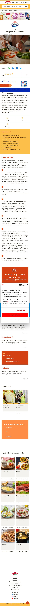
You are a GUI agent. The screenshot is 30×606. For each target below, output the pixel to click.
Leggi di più (25, 332)
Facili (7, 431)
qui (8, 301)
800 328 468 (20, 605)
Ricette (6, 10)
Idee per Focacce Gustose (13, 361)
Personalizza (14, 320)
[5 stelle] (13, 74)
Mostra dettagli (21, 310)
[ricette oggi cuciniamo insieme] (15, 16)
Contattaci (15, 587)
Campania (8, 436)
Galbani (3, 10)
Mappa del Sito (15, 584)
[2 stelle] (7, 74)
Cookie (15, 578)
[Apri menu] (2, 2)
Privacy (15, 580)
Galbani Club (15, 2)
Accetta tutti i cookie (15, 315)
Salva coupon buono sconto (4, 85)
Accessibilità (15, 589)
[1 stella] (5, 74)
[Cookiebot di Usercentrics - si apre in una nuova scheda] (18, 285)
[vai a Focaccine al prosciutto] (9, 396)
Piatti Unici (9, 427)
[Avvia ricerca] (25, 6)
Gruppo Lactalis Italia (15, 585)
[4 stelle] (11, 74)
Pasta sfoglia (9, 358)
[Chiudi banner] (27, 284)
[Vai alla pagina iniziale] (15, 574)
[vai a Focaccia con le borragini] (21, 396)
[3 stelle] (9, 74)
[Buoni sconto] (21, 2)
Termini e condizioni (15, 582)
